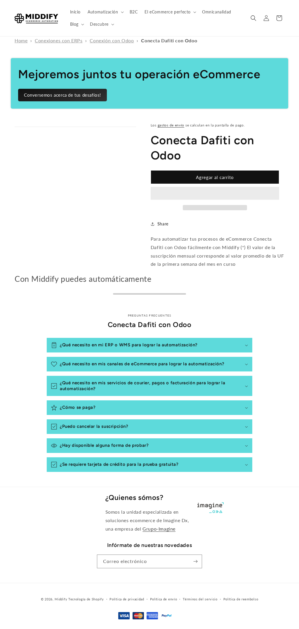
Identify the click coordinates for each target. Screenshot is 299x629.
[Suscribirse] (195, 561)
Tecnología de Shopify (86, 599)
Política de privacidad (126, 599)
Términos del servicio (200, 599)
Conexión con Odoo (112, 40)
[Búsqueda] (253, 18)
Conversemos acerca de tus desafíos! (62, 95)
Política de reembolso (240, 599)
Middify (61, 599)
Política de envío (163, 599)
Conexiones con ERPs (58, 40)
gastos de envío (171, 125)
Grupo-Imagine (158, 528)
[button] (105, 12)
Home (21, 40)
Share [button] (162, 223)
